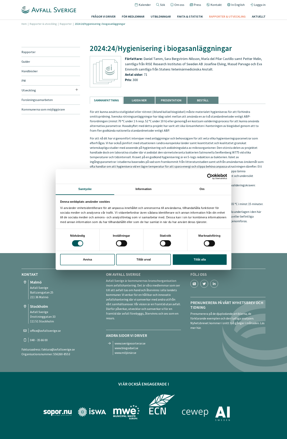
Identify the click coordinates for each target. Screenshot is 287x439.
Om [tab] (202, 189)
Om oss (179, 5)
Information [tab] (143, 189)
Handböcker (29, 71)
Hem (24, 24)
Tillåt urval (143, 259)
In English (238, 5)
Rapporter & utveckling (43, 24)
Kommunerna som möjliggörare (43, 109)
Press (197, 5)
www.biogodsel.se (126, 348)
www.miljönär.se (125, 353)
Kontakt (216, 5)
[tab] (106, 100)
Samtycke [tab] (85, 189)
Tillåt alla (200, 259)
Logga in (260, 5)
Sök (162, 5)
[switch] (121, 243)
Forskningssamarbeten (37, 100)
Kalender (145, 5)
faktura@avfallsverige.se (58, 349)
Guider (25, 61)
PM (23, 81)
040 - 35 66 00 (39, 340)
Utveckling (28, 90)
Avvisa (87, 259)
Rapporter (66, 24)
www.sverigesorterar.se (130, 343)
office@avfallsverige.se (45, 331)
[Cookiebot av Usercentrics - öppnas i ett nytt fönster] (210, 176)
